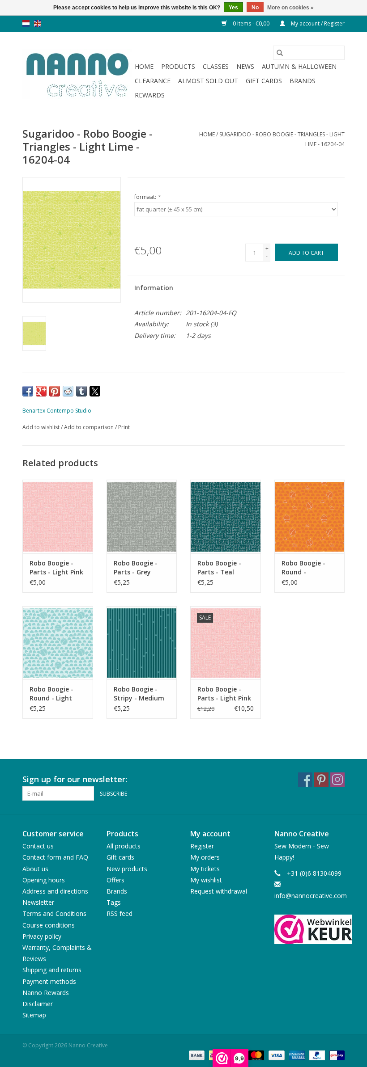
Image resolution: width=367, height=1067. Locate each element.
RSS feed (119, 913)
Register (202, 846)
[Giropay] (335, 1055)
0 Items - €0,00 (251, 23)
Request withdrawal (218, 891)
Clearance (153, 80)
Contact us (38, 846)
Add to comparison (89, 427)
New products (127, 869)
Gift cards (264, 80)
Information (153, 287)
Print (124, 427)
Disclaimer (37, 1004)
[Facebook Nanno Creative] (305, 779)
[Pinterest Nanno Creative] (321, 779)
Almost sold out (208, 80)
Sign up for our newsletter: (74, 779)
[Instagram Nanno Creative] (337, 779)
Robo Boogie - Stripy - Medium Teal (139, 694)
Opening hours (43, 880)
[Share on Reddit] (68, 391)
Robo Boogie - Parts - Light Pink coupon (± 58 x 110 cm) (224, 694)
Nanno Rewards (45, 992)
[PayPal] (316, 1055)
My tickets (205, 869)
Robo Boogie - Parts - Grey (136, 567)
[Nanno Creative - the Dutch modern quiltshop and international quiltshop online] (77, 74)
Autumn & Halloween (299, 66)
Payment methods (49, 981)
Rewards (150, 95)
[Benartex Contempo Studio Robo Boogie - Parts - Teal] (225, 516)
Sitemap (34, 1015)
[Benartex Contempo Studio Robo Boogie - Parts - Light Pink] (57, 516)
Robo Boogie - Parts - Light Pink (56, 567)
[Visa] (275, 1055)
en (37, 23)
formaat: (147, 197)
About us (35, 869)
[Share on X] (95, 391)
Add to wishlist (41, 427)
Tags (114, 902)
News (245, 66)
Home (144, 66)
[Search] (279, 53)
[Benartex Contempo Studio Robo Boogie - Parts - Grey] (142, 516)
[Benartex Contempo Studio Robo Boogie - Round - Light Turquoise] (57, 643)
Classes (216, 66)
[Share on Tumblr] (81, 391)
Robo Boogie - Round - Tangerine (303, 568)
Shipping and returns (51, 970)
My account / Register (317, 23)
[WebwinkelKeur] (309, 929)
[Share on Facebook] (27, 391)
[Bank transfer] (196, 1055)
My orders (205, 857)
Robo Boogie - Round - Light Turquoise (51, 694)
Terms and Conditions (54, 913)
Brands (303, 80)
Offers (115, 880)
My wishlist (206, 880)
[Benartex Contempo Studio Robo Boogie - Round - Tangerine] (309, 516)
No (255, 7)
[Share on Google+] (41, 391)
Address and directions (55, 891)
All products (124, 846)
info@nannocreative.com (310, 895)
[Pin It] (54, 391)
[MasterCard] (255, 1055)
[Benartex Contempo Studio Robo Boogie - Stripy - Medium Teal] (142, 643)
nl (26, 23)
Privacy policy (41, 936)
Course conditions (48, 925)
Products (178, 66)
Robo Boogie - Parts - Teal (219, 567)
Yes (233, 7)
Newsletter (38, 902)
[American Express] (296, 1055)
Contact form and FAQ (55, 857)
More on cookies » (290, 7)
